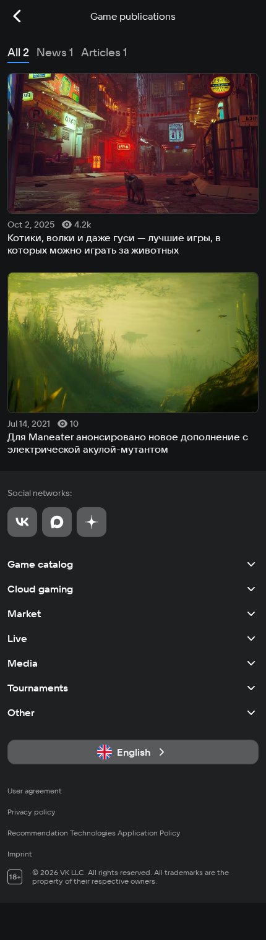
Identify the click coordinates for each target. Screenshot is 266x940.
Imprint (19, 853)
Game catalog (40, 564)
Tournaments (37, 688)
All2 (18, 52)
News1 (55, 52)
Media (22, 663)
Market (24, 613)
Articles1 (104, 52)
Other (21, 712)
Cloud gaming (40, 589)
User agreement (34, 790)
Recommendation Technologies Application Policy (94, 832)
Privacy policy (31, 811)
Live (17, 638)
